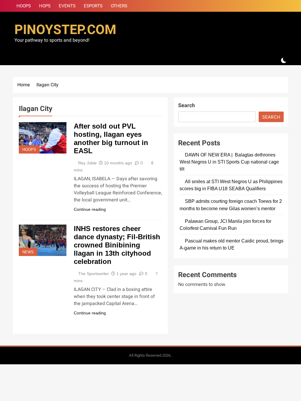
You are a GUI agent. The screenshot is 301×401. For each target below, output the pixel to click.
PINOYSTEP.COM (65, 30)
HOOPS (23, 6)
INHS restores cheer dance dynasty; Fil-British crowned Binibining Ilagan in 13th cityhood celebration (117, 245)
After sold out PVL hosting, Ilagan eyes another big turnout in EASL (111, 138)
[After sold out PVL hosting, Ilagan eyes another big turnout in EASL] (42, 138)
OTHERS (119, 6)
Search (186, 105)
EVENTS (67, 6)
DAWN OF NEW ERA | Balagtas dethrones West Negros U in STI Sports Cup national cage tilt (229, 161)
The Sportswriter (93, 273)
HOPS (45, 6)
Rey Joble (87, 163)
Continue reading (90, 209)
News (28, 252)
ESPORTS (93, 6)
